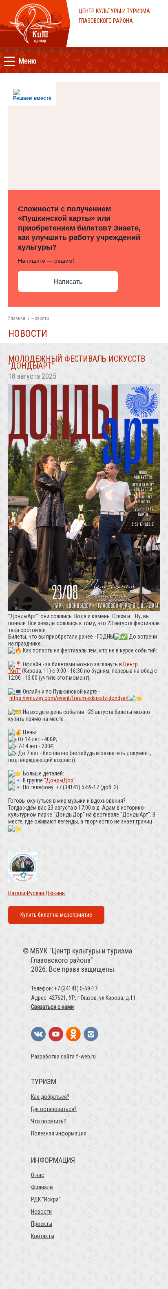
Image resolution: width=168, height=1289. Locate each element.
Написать (67, 281)
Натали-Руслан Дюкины (37, 893)
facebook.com (73, 1034)
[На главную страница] (35, 45)
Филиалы (42, 1187)
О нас (37, 1175)
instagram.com (91, 1034)
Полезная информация (58, 1133)
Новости (41, 1211)
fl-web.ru (86, 1056)
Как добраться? (50, 1097)
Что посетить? (48, 1121)
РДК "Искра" (46, 1199)
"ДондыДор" (59, 780)
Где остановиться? (54, 1109)
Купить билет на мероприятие (56, 914)
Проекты (41, 1224)
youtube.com (56, 1034)
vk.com (38, 1034)
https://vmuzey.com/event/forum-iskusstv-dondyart (69, 698)
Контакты (42, 1236)
